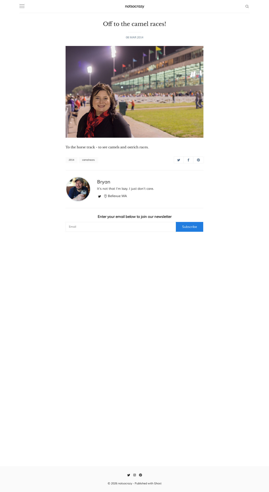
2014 (71, 160)
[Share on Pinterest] (198, 160)
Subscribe (189, 227)
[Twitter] (99, 196)
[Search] (247, 6)
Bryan (103, 182)
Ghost (157, 483)
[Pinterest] (140, 475)
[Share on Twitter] (179, 160)
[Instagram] (134, 475)
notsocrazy (134, 6)
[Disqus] (134, 293)
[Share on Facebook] (188, 160)
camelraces (88, 160)
